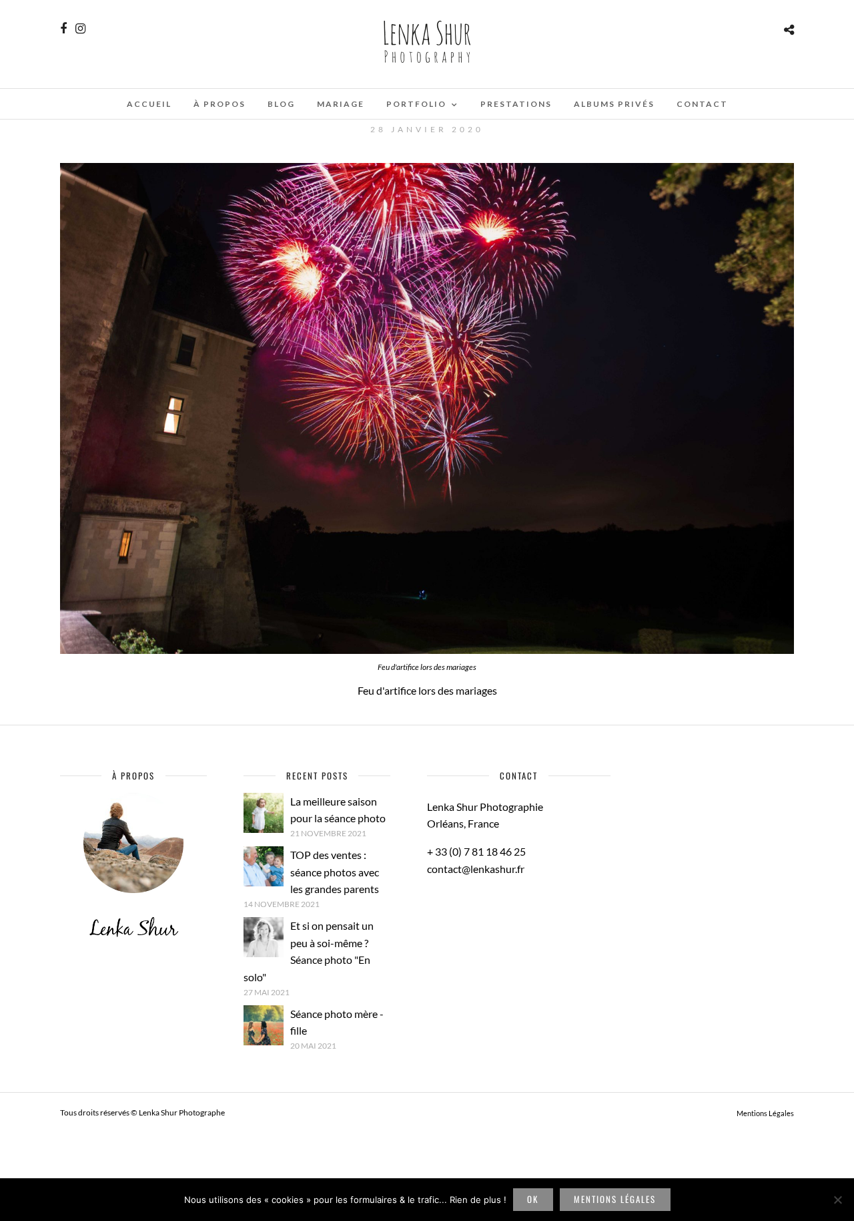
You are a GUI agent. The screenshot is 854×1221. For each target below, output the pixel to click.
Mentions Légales (765, 1113)
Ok (532, 1199)
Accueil (149, 104)
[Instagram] (80, 29)
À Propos (219, 104)
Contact (702, 104)
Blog (281, 104)
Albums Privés (614, 104)
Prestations (516, 104)
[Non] (837, 1199)
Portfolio (416, 104)
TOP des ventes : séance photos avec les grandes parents (334, 871)
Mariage (340, 104)
